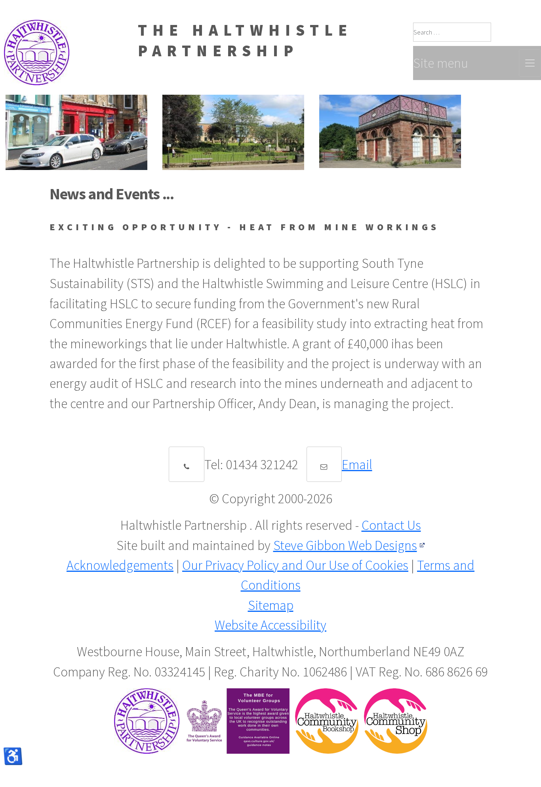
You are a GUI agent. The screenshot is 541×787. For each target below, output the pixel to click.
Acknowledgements (120, 565)
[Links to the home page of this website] (34, 29)
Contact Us (391, 525)
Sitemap (270, 605)
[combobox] (452, 32)
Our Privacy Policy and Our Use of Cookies (295, 565)
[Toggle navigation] (530, 63)
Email (357, 464)
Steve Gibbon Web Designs (345, 545)
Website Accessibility (270, 625)
